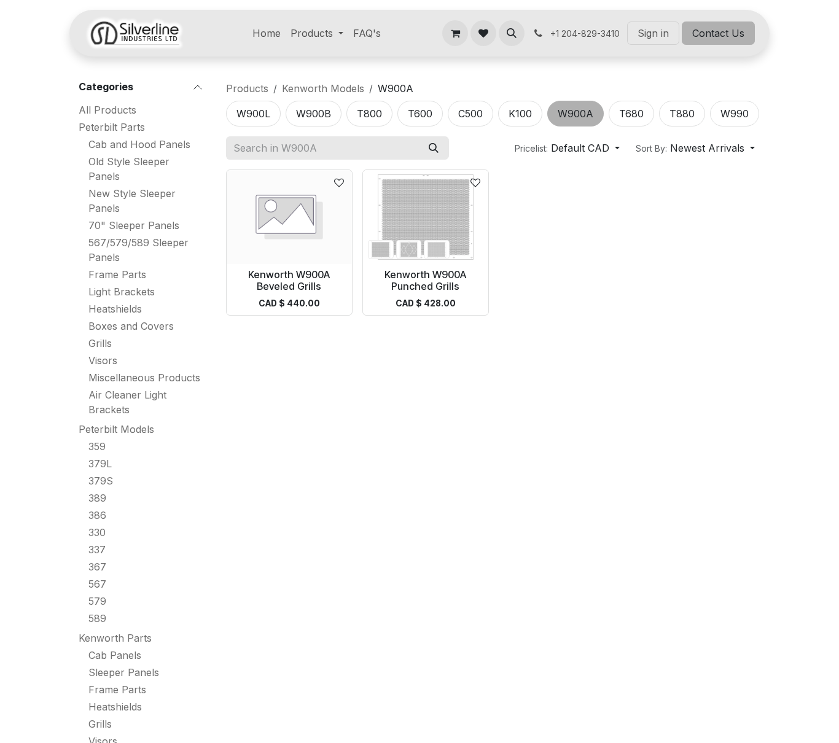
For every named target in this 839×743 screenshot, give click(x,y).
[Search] (433, 148)
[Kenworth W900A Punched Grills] (425, 217)
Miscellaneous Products (144, 378)
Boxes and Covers (131, 326)
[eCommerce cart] (455, 33)
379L (100, 463)
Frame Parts (117, 274)
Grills (100, 343)
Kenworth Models (323, 88)
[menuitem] (267, 33)
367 (97, 567)
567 (97, 584)
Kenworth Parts (115, 638)
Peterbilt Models (116, 429)
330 (97, 532)
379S (100, 481)
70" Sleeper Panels (133, 225)
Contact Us (718, 33)
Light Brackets (121, 292)
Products (247, 88)
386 (97, 515)
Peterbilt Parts (112, 127)
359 (97, 446)
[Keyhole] (437, 249)
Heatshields (115, 309)
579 (97, 601)
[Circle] (381, 249)
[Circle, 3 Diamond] (408, 249)
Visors (102, 360)
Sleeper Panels (123, 672)
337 (97, 549)
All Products (107, 110)
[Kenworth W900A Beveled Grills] (289, 217)
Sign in (653, 33)
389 (97, 498)
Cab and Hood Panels (139, 144)
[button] (512, 33)
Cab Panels (114, 655)
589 (97, 618)
